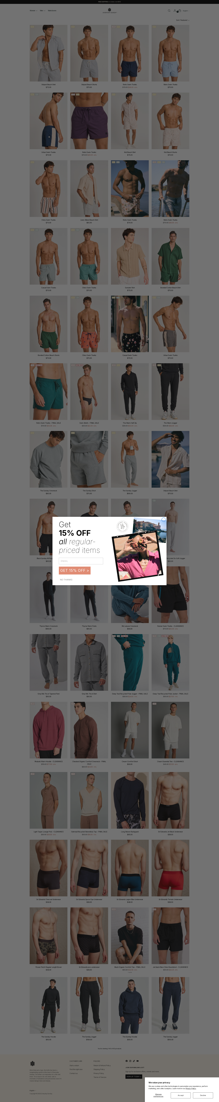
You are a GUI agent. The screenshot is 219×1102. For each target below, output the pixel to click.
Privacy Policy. (191, 1088)
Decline (203, 1095)
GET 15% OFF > (74, 570)
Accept (181, 1095)
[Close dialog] (164, 520)
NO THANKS (66, 580)
